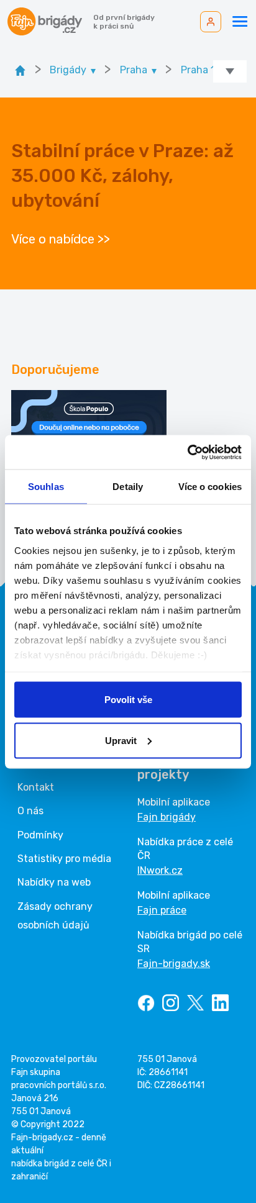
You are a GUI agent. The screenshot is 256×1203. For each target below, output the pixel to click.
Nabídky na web (54, 882)
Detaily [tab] (127, 486)
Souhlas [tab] (46, 486)
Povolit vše (128, 699)
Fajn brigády (166, 817)
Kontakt (35, 787)
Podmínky (40, 835)
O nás (30, 811)
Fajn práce (161, 910)
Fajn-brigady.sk (173, 963)
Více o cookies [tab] (210, 486)
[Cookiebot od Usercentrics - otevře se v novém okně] (187, 452)
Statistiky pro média (64, 859)
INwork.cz (160, 870)
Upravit (121, 740)
